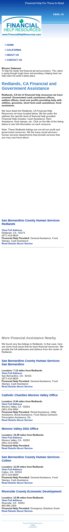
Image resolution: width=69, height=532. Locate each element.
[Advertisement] (34, 176)
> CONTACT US (13, 60)
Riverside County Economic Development (31, 491)
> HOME (9, 45)
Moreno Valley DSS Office (20, 428)
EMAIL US (58, 14)
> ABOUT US (12, 55)
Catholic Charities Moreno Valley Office (30, 395)
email (32, 525)
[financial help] (21, 35)
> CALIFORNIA (13, 50)
